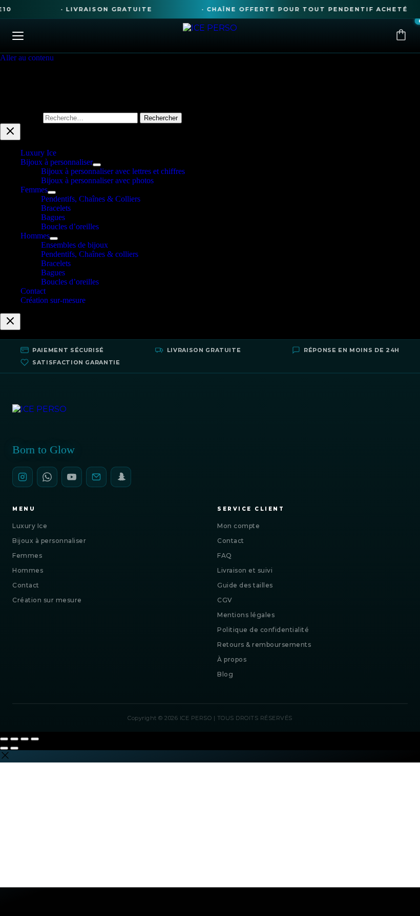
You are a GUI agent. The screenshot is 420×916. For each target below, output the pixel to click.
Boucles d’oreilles (70, 226)
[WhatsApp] (47, 477)
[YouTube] (71, 477)
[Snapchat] (121, 477)
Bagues (53, 217)
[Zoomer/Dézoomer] (4, 738)
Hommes (35, 235)
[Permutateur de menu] (97, 164)
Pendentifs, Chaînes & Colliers (90, 198)
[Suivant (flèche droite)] (14, 748)
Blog (225, 674)
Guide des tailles (245, 585)
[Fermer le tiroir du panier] (10, 321)
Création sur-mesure (53, 300)
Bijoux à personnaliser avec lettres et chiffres (113, 171)
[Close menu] (10, 131)
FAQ (224, 555)
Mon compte (238, 526)
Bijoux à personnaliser (56, 162)
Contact (33, 291)
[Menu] (95, 36)
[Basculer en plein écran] (14, 738)
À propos (231, 659)
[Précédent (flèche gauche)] (4, 748)
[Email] (96, 477)
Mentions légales (246, 615)
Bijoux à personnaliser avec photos (97, 180)
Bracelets (56, 208)
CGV (225, 600)
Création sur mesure (47, 600)
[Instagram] (22, 477)
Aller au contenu (27, 57)
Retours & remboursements (264, 644)
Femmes (34, 189)
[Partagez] (24, 738)
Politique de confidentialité (263, 630)
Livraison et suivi (244, 570)
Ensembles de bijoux (74, 245)
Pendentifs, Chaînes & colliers (89, 254)
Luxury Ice (38, 152)
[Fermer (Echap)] (35, 738)
